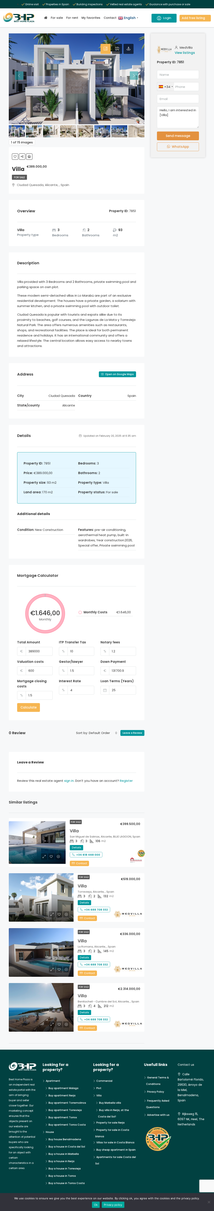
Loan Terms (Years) (117, 681)
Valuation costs (30, 661)
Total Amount (28, 642)
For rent (72, 18)
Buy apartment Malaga (63, 1088)
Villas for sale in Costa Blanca (115, 1142)
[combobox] (103, 733)
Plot (98, 1088)
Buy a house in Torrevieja (64, 1168)
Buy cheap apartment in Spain (116, 1150)
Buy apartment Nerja (61, 1095)
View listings (185, 53)
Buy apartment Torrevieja (65, 1110)
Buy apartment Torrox (62, 1117)
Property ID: (166, 62)
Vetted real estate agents (126, 4)
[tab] (106, 49)
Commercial (104, 1081)
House (50, 1132)
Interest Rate (70, 681)
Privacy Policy (155, 1091)
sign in (69, 780)
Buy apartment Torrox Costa (67, 1124)
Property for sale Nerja (110, 1122)
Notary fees (110, 642)
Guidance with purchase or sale (169, 4)
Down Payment (113, 661)
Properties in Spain (57, 4)
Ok (96, 1204)
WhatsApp (180, 146)
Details (76, 847)
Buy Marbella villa (110, 1103)
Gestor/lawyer (71, 661)
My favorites (91, 18)
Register (126, 780)
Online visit (32, 4)
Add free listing (193, 18)
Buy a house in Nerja (61, 1161)
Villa (74, 831)
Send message (178, 136)
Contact (110, 18)
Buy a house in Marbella (63, 1154)
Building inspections (89, 4)
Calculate (28, 707)
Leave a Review (132, 733)
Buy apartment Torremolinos (67, 1103)
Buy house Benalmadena (64, 1139)
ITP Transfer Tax (72, 642)
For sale (57, 18)
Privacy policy (113, 1204)
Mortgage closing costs (32, 683)
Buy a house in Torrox (62, 1176)
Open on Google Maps (119, 374)
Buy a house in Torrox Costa (66, 1183)
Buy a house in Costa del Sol (66, 1146)
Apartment (53, 1081)
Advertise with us (158, 1115)
